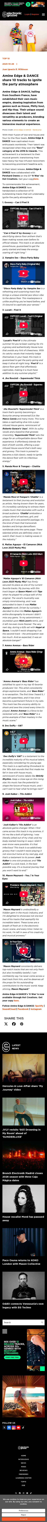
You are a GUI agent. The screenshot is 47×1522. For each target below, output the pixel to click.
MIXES (23, 1467)
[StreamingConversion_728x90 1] (23, 6)
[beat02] (23, 1370)
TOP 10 (6, 58)
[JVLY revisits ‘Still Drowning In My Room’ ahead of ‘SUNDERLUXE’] (23, 1112)
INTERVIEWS (23, 1459)
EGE (23, 1485)
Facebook (23, 1009)
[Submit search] (42, 1322)
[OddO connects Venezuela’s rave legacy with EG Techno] (23, 1286)
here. (36, 179)
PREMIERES (23, 1474)
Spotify (39, 1005)
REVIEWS (23, 1470)
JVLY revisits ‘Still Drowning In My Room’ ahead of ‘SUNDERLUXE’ (21, 1133)
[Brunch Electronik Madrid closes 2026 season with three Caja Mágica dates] (23, 1155)
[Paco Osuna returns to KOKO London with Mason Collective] (23, 1242)
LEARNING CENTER (23, 1478)
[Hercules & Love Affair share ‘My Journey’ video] (23, 1068)
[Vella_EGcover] (23, 1417)
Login (27, 14)
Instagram (36, 1009)
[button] (43, 15)
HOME (23, 1456)
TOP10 (23, 1482)
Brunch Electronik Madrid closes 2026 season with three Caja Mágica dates (22, 1177)
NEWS (23, 1463)
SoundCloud (9, 1009)
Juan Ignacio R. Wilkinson (15, 69)
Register (35, 14)
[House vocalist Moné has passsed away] (23, 1199)
